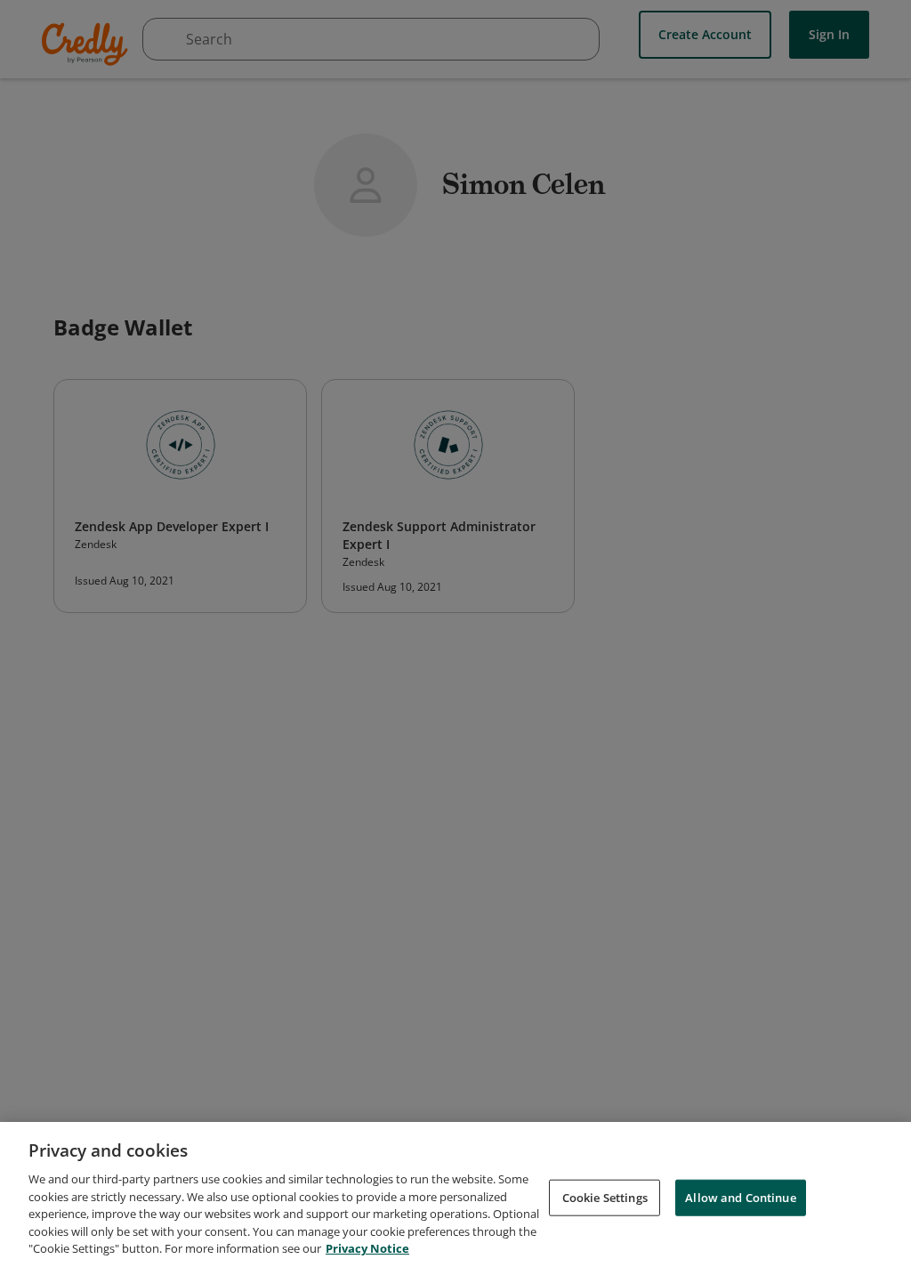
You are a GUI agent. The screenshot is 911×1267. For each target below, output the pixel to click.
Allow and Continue (740, 1197)
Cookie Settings (605, 1197)
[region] (455, 1194)
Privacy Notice (367, 1248)
